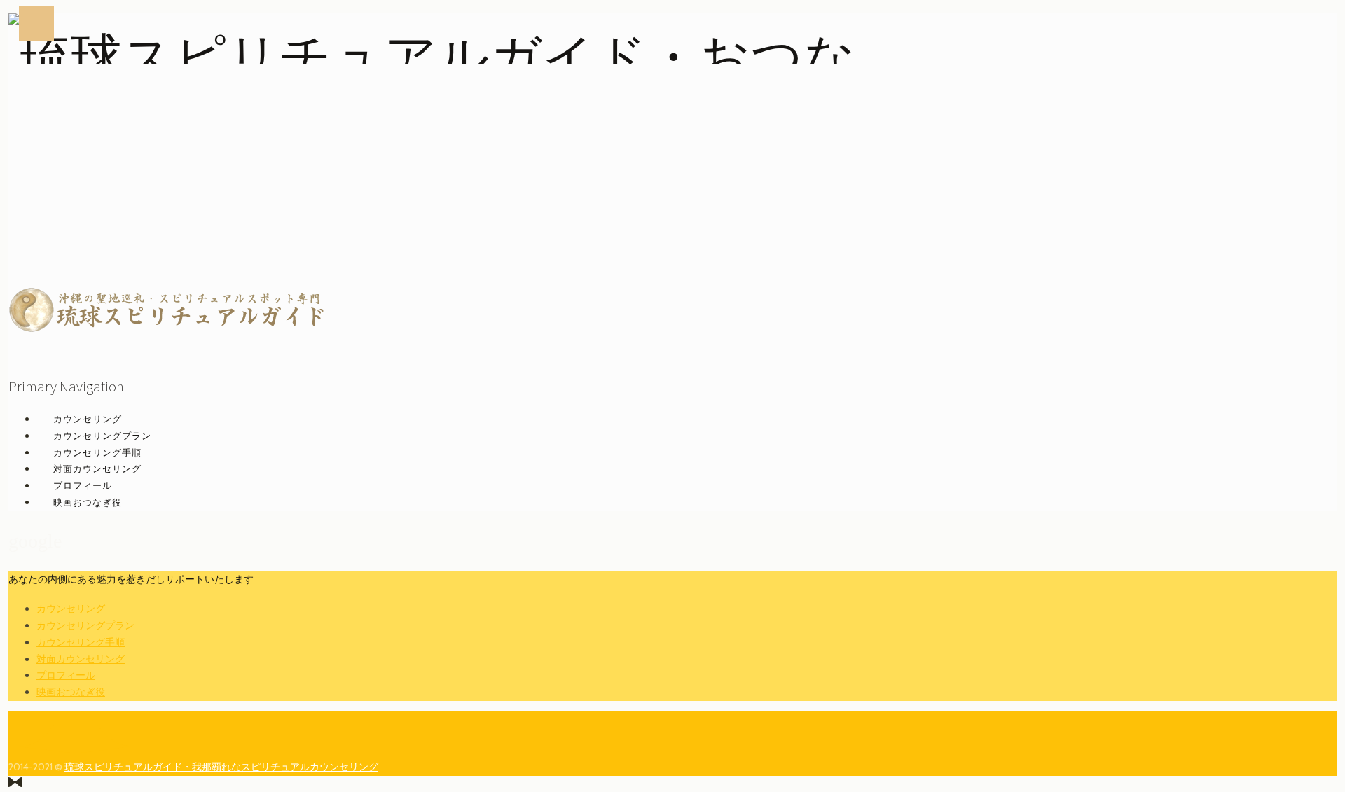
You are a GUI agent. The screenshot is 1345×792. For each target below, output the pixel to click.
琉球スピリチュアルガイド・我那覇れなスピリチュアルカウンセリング (221, 766)
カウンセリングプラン (102, 435)
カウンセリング (87, 418)
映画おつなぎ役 (87, 502)
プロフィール (82, 485)
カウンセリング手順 (97, 452)
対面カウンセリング (97, 468)
